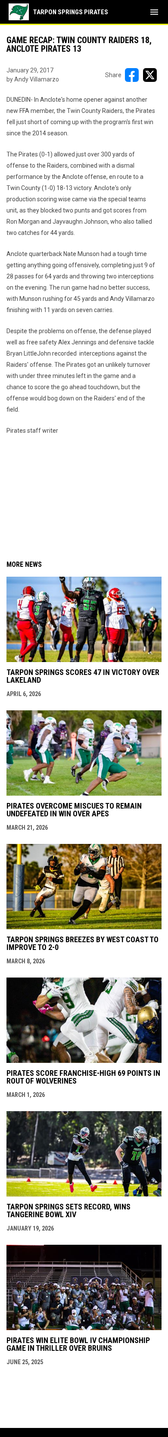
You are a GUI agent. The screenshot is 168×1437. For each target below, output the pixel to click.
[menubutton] (154, 12)
